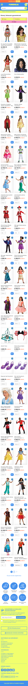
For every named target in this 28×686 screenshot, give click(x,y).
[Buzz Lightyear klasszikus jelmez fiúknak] (20, 154)
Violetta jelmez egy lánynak (19, 316)
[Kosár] (26, 4)
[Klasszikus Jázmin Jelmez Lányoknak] (7, 486)
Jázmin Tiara (4, 346)
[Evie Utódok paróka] (20, 63)
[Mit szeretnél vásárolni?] (2, 5)
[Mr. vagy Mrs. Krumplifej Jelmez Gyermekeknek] (7, 33)
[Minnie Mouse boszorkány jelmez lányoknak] (20, 244)
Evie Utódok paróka (19, 74)
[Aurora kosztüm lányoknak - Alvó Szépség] (7, 154)
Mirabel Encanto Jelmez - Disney (7, 558)
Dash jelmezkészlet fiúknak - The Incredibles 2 (20, 558)
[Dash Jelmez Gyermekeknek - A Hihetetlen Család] (20, 426)
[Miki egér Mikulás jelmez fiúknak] (20, 214)
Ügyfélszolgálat (14, 628)
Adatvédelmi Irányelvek (7, 656)
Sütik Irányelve (5, 657)
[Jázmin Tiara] (7, 335)
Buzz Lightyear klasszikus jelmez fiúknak (20, 165)
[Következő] (17, 572)
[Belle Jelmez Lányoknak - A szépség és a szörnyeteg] (20, 124)
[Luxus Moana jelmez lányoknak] (7, 63)
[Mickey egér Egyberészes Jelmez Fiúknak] (7, 426)
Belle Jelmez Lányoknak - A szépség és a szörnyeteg (20, 135)
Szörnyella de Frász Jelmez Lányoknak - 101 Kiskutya (20, 497)
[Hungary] (2, 670)
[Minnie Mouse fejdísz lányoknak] (20, 335)
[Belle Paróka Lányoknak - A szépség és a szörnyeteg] (20, 33)
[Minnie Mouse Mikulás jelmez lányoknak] (7, 214)
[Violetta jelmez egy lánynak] (20, 305)
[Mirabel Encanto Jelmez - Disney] (7, 547)
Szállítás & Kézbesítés (6, 644)
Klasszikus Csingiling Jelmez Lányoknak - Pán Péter (7, 105)
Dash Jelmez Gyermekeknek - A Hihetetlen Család (18, 437)
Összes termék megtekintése (14, 575)
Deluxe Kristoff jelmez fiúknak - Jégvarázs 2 (6, 528)
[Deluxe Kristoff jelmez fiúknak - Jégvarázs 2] (7, 516)
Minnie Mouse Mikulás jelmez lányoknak (6, 226)
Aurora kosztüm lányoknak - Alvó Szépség (7, 165)
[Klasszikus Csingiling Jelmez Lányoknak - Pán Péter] (7, 93)
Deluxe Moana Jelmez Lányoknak (19, 286)
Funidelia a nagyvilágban (7, 653)
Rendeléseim (4, 641)
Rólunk (2, 662)
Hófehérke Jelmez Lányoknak (18, 467)
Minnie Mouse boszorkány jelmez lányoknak (20, 256)
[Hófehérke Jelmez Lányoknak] (20, 456)
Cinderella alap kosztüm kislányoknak (6, 195)
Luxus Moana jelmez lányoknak (5, 75)
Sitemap (3, 660)
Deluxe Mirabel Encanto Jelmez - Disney (6, 286)
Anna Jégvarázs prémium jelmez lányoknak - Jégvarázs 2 (7, 316)
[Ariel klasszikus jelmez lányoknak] (20, 184)
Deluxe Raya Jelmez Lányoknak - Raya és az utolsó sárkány (6, 135)
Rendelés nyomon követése (14, 633)
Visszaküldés (4, 645)
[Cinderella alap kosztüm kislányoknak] (7, 184)
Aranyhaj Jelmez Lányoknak (18, 407)
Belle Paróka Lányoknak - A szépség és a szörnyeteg (20, 44)
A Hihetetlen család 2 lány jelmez (20, 528)
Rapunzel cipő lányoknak (7, 376)
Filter (5, 19)
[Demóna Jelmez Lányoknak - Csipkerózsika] (20, 93)
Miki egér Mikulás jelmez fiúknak (20, 226)
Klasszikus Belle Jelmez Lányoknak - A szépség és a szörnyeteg (7, 467)
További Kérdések (5, 647)
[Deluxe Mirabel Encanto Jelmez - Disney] (7, 275)
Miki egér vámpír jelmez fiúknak (6, 256)
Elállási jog (3, 659)
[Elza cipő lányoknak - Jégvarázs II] (20, 365)
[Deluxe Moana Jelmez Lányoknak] (20, 275)
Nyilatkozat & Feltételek (7, 655)
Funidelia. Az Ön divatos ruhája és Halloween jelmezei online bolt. (14, 4)
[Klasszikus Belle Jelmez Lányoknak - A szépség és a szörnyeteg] (7, 456)
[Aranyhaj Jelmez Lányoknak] (20, 396)
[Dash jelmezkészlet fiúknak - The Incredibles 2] (20, 547)
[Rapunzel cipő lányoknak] (7, 365)
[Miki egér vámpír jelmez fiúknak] (7, 244)
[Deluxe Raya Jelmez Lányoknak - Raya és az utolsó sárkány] (7, 124)
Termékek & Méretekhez (7, 643)
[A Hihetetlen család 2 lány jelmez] (20, 516)
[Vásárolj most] (12, 51)
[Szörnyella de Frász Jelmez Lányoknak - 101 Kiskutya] (20, 486)
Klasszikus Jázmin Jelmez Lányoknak (7, 497)
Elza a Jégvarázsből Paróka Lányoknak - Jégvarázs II (6, 407)
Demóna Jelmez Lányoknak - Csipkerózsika (18, 105)
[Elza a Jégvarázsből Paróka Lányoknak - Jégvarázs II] (7, 396)
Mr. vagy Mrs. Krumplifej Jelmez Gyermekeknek (6, 44)
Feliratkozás (21, 617)
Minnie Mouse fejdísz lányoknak (19, 346)
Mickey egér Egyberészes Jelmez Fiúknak (7, 437)
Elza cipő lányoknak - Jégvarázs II (19, 377)
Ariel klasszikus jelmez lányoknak (19, 195)
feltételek (9, 622)
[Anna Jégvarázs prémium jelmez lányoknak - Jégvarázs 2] (7, 305)
